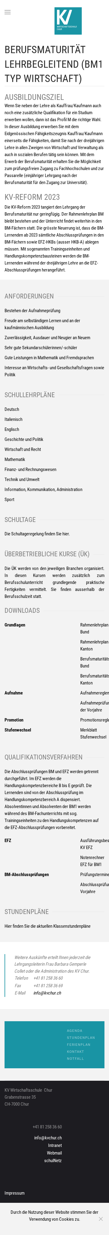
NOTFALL (75, 1059)
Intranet (55, 1145)
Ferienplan (79, 1045)
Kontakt (75, 1052)
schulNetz (53, 1160)
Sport (9, 499)
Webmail (54, 1153)
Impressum (15, 1193)
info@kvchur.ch (47, 993)
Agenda (74, 1031)
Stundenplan (81, 1038)
